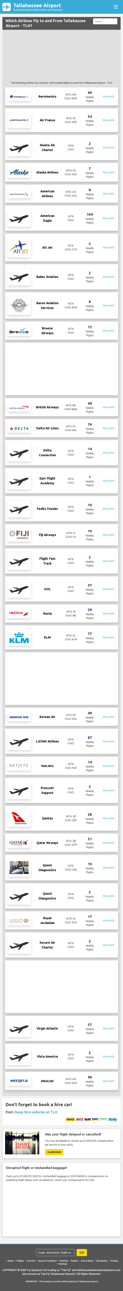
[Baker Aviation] (19, 276)
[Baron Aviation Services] (19, 305)
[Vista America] (19, 1056)
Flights (20, 1261)
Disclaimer (102, 1261)
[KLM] (19, 637)
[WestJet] (19, 1080)
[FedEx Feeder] (19, 508)
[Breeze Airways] (19, 330)
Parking (64, 1261)
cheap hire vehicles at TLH (35, 1112)
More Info (108, 96)
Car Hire (31, 1261)
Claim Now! (54, 1152)
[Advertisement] (61, 57)
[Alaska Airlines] (19, 172)
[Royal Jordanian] (19, 920)
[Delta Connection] (19, 452)
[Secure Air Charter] (19, 944)
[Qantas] (19, 818)
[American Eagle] (19, 217)
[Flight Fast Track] (19, 560)
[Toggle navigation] (116, 6)
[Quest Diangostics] (19, 895)
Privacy (114, 1261)
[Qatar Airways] (19, 842)
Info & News (87, 1261)
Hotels (74, 1261)
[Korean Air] (19, 716)
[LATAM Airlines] (19, 741)
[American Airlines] (19, 193)
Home (11, 1261)
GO (81, 1252)
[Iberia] (19, 613)
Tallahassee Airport (37, 6)
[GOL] (19, 588)
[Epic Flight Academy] (19, 480)
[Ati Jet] (19, 247)
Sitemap (62, 1264)
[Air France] (19, 120)
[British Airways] (19, 407)
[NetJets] (19, 765)
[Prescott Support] (19, 790)
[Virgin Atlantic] (19, 1028)
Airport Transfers (47, 1261)
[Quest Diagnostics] (19, 867)
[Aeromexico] (19, 96)
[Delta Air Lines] (19, 428)
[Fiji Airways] (19, 534)
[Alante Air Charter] (19, 147)
